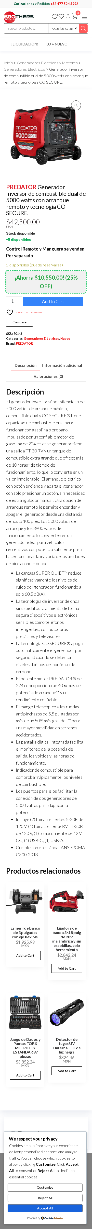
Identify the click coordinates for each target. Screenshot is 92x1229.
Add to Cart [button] (25, 955)
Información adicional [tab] (62, 365)
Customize (45, 1187)
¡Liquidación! (24, 44)
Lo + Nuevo (56, 44)
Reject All (45, 1198)
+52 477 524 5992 (64, 4)
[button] (84, 17)
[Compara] (55, 17)
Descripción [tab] (26, 365)
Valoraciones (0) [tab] (48, 376)
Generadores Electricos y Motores (47, 62)
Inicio (8, 62)
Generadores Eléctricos (24, 69)
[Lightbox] (76, 105)
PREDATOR (21, 186)
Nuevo (65, 338)
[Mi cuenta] (68, 17)
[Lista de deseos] (61, 17)
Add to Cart (53, 301)
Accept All (45, 1208)
